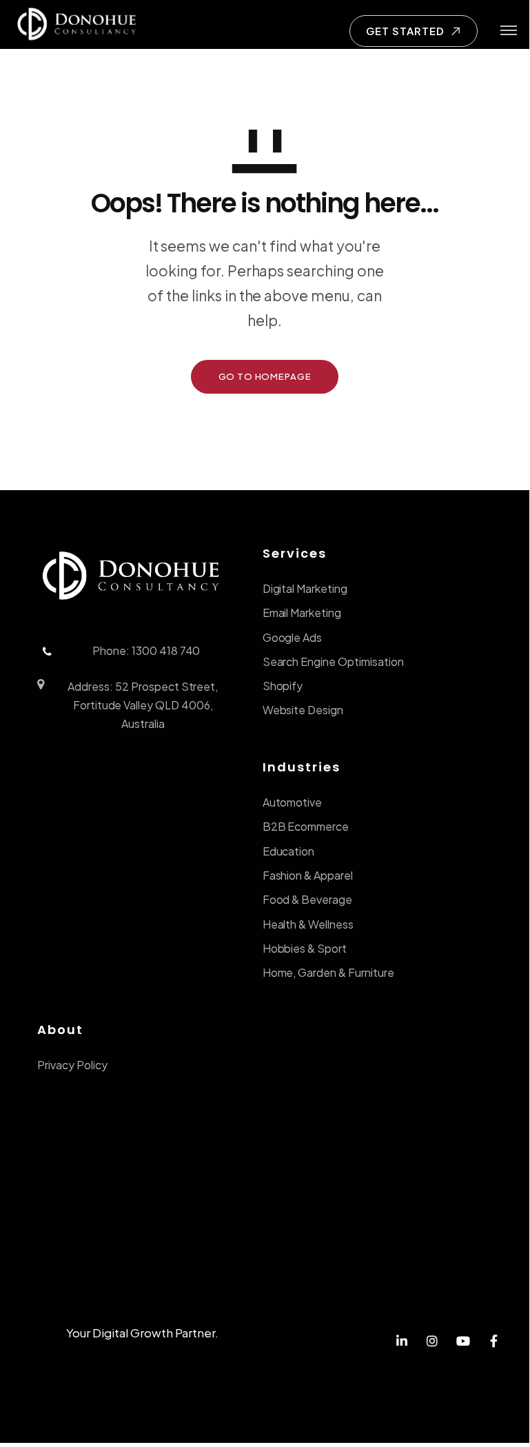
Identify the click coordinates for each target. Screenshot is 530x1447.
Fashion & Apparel (308, 875)
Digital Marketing (305, 588)
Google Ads (293, 637)
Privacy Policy (72, 1065)
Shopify (283, 685)
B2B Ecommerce (306, 826)
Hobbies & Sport (305, 948)
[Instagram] (432, 1341)
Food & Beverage (307, 899)
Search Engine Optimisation (333, 661)
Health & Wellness (308, 924)
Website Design (303, 709)
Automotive (293, 802)
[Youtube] (463, 1341)
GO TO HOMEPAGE (265, 376)
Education (289, 851)
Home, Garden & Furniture (328, 972)
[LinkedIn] (401, 1341)
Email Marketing (302, 612)
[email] (493, 1341)
